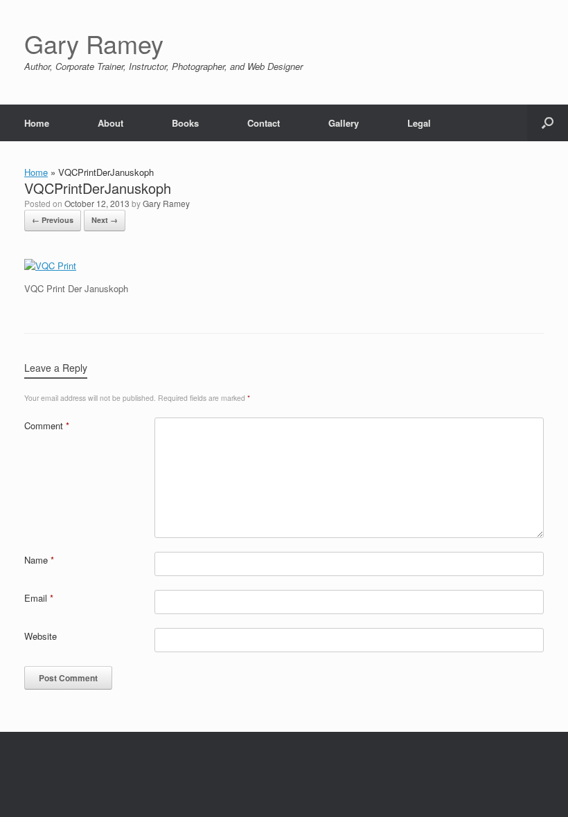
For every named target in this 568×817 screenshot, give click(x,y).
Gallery (343, 122)
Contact (263, 122)
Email (38, 597)
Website (40, 636)
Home (36, 122)
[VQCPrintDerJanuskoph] (50, 265)
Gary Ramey (166, 203)
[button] (547, 123)
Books (185, 122)
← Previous (52, 220)
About (110, 122)
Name (39, 559)
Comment (46, 425)
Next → (104, 220)
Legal (419, 122)
